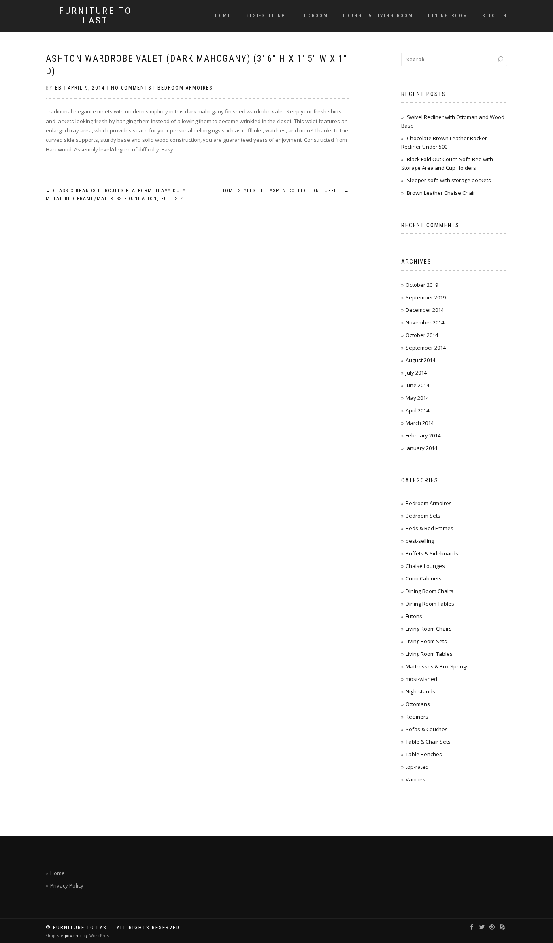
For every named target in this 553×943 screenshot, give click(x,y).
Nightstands (420, 691)
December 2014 (425, 310)
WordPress (100, 935)
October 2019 (422, 284)
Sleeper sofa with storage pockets (449, 180)
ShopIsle (55, 935)
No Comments (131, 88)
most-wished (421, 679)
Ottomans (418, 704)
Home (223, 15)
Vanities (415, 779)
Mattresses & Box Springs (437, 666)
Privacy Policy (66, 885)
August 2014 (420, 360)
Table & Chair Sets (428, 741)
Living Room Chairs (429, 628)
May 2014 (417, 397)
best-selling (266, 15)
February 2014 (423, 435)
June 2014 (417, 385)
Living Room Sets (426, 641)
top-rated (417, 766)
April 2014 (417, 410)
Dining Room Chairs (429, 591)
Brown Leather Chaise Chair (441, 192)
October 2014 (422, 335)
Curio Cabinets (424, 578)
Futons (414, 616)
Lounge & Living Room (378, 15)
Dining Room (448, 15)
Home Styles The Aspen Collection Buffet (285, 190)
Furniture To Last (95, 16)
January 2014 (421, 448)
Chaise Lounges (425, 566)
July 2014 (416, 372)
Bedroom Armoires (185, 88)
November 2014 (425, 322)
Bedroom (314, 15)
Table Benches (424, 754)
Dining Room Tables (430, 603)
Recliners (417, 716)
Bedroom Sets (423, 515)
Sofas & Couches (427, 729)
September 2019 (426, 297)
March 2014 (420, 423)
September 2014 (426, 347)
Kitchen (495, 15)
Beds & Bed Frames (429, 528)
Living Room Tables (429, 653)
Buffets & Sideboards (432, 553)
